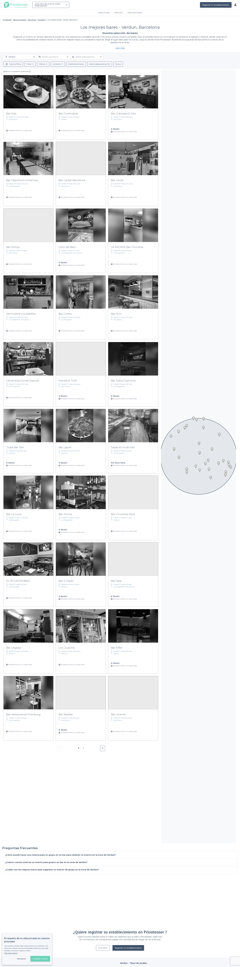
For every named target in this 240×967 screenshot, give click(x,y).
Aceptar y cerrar (40, 959)
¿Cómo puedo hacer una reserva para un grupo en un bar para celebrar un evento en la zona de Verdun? (60, 855)
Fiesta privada (103, 13)
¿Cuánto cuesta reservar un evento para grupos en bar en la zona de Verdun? (46, 862)
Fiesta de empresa (135, 13)
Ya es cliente (103, 948)
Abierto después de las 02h (99, 64)
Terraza (118, 64)
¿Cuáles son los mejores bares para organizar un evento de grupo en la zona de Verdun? (52, 869)
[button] (203, 419)
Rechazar (21, 959)
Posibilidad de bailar (76, 64)
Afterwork (118, 13)
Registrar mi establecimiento (215, 5)
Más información (11, 953)
